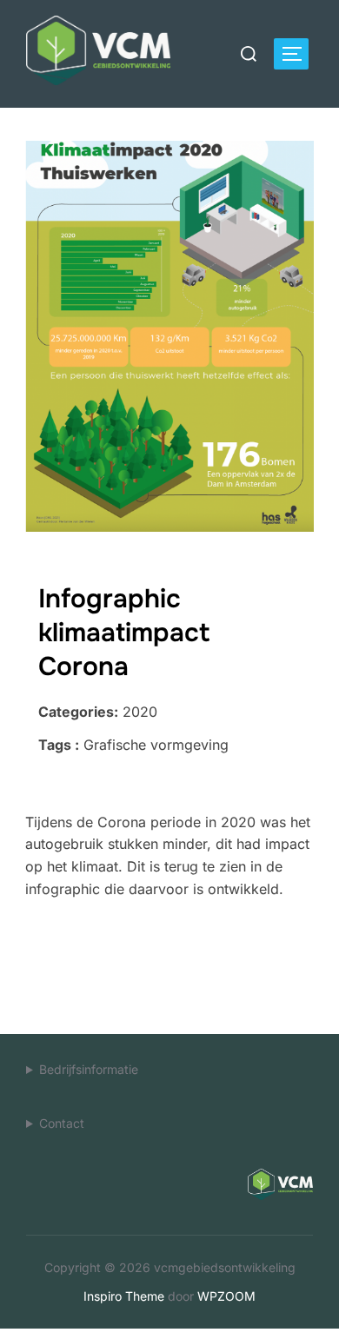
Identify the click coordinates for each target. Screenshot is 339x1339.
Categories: (78, 711)
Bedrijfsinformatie (88, 1069)
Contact (61, 1123)
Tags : (58, 744)
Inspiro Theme (123, 1296)
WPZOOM (226, 1296)
